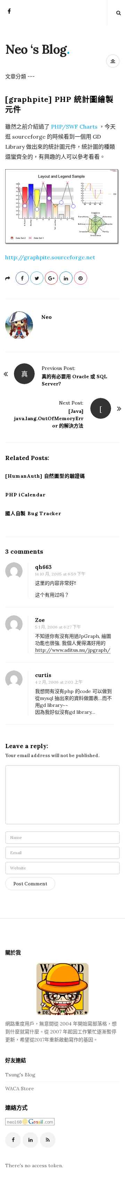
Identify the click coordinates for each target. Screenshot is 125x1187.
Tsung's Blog (20, 1075)
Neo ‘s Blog (36, 49)
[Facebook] (9, 13)
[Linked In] (30, 1140)
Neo (46, 317)
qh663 (43, 567)
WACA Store (19, 1088)
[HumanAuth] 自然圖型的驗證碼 (45, 476)
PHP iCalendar (25, 495)
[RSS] (48, 1140)
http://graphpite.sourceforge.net (50, 257)
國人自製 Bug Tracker (33, 513)
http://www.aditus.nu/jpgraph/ (72, 650)
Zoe (40, 620)
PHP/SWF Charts (75, 126)
